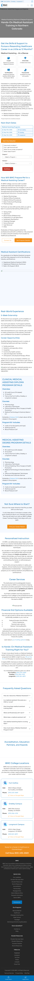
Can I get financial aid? (11, 147)
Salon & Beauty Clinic (17, 893)
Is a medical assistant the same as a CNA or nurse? (15, 701)
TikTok (17, 959)
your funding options (19, 640)
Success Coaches (17, 943)
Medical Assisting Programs (11, 127)
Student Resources (17, 881)
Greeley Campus (15, 803)
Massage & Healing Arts (17, 915)
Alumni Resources (17, 884)
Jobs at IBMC (17, 897)
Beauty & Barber (17, 910)
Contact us (17, 929)
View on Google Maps (17, 795)
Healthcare (17, 913)
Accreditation (17, 886)
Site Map (27, 973)
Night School (17, 917)
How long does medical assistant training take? (14, 707)
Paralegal (17, 919)
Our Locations (17, 877)
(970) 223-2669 (21, 672)
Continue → (7, 169)
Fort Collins (13, 783)
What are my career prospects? (13, 149)
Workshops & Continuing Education (17, 922)
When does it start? (10, 151)
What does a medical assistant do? (15, 717)
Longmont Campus (16, 824)
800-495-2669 (22, 853)
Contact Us (7, 240)
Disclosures (17, 902)
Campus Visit (14, 417)
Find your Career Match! (17, 527)
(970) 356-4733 (20, 674)
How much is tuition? (10, 145)
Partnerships (17, 888)
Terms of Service (9, 973)
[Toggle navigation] (32, 5)
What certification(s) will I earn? (14, 713)
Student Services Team (17, 879)
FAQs (17, 931)
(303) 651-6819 (20, 676)
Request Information (17, 895)
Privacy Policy (19, 973)
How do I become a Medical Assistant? (16, 695)
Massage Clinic (17, 891)
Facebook (17, 953)
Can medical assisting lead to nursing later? (16, 722)
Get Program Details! (23, 240)
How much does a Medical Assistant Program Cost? (15, 729)
